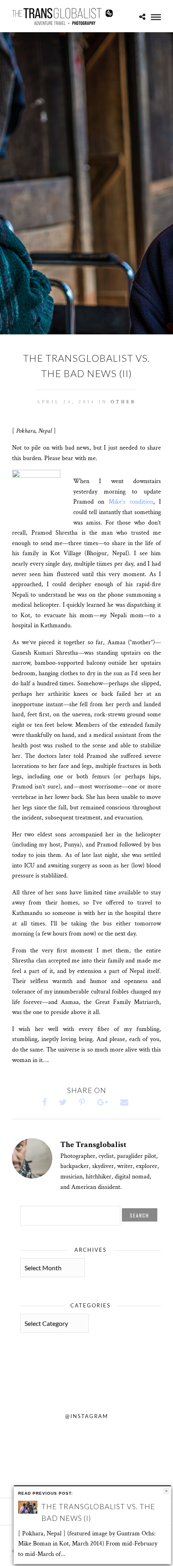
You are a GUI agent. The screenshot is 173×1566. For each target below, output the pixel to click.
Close (166, 1490)
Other (123, 402)
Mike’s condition (131, 502)
